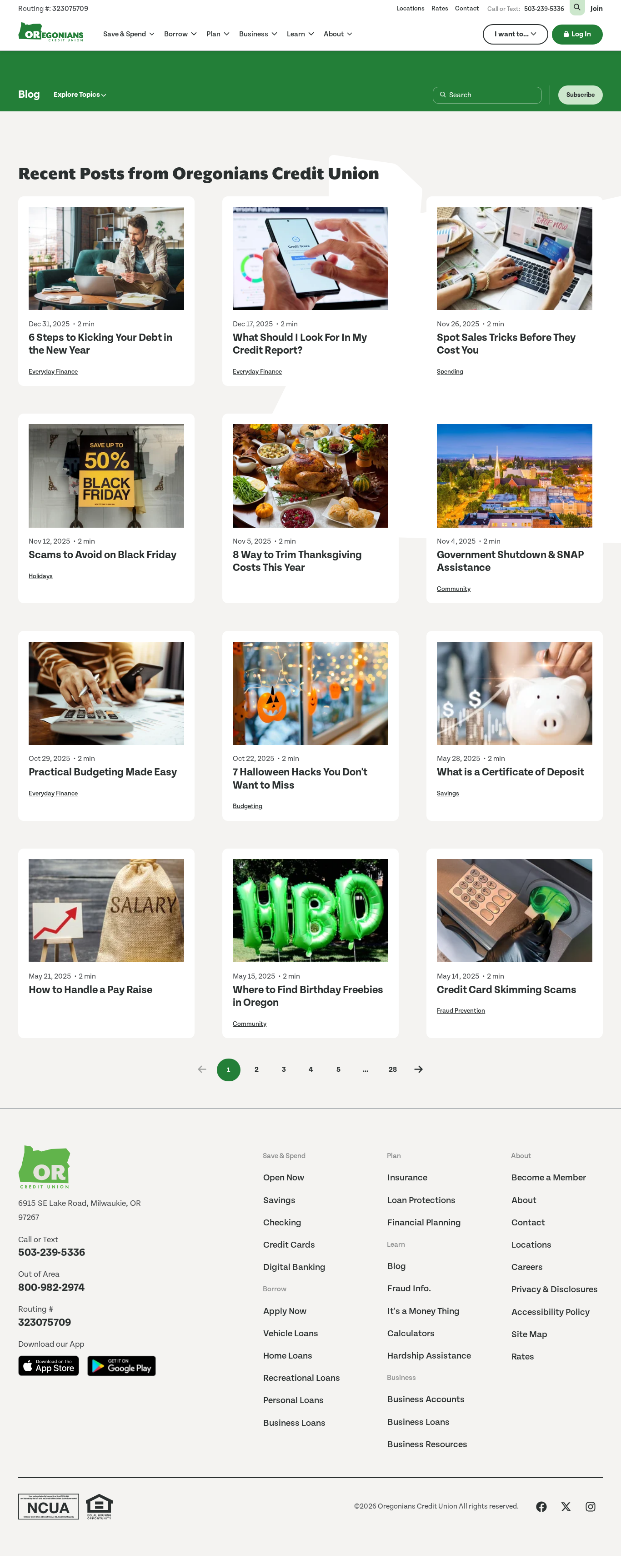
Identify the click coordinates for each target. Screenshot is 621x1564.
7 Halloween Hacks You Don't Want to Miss (300, 778)
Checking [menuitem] (282, 1223)
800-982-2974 (51, 1288)
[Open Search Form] (577, 7)
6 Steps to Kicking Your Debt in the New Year (100, 344)
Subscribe (580, 95)
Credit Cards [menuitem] (289, 1245)
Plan (214, 34)
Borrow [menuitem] (274, 1289)
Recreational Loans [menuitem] (301, 1378)
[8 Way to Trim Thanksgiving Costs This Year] (310, 476)
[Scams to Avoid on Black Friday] (106, 476)
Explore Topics (77, 94)
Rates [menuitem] (439, 8)
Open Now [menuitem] (283, 1178)
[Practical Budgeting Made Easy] (106, 693)
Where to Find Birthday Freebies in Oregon (308, 996)
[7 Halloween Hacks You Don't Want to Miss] (310, 693)
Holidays (41, 576)
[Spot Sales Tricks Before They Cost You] (514, 258)
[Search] (436, 95)
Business (254, 34)
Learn (296, 34)
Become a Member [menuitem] (548, 1178)
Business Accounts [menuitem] (426, 1399)
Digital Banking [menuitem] (294, 1267)
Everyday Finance (53, 371)
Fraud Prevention (461, 1010)
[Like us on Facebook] (541, 1506)
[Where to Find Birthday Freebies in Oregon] (310, 911)
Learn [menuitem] (396, 1244)
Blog (29, 95)
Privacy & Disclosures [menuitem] (554, 1289)
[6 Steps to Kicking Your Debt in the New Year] (106, 258)
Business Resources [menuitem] (427, 1444)
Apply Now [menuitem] (284, 1311)
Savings (448, 793)
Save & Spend (125, 34)
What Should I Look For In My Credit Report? (300, 344)
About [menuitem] (521, 1156)
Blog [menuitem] (396, 1266)
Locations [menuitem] (410, 8)
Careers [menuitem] (527, 1267)
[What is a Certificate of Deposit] (514, 693)
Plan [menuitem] (394, 1156)
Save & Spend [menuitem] (284, 1156)
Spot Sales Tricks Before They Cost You (506, 344)
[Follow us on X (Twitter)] (566, 1506)
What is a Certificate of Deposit (510, 772)
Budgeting (247, 806)
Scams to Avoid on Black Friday (102, 555)
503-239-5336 (544, 9)
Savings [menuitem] (279, 1200)
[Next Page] (419, 1070)
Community (454, 589)
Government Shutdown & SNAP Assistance (510, 561)
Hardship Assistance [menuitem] (429, 1356)
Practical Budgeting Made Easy (103, 772)
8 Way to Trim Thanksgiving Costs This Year (297, 561)
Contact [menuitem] (467, 8)
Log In (581, 34)
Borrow (176, 34)
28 (393, 1069)
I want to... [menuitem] (512, 34)
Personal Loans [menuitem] (293, 1400)
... (365, 1069)
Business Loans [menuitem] (294, 1423)
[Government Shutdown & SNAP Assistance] (514, 476)
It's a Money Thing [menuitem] (423, 1311)
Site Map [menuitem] (529, 1334)
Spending (450, 371)
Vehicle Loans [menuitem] (290, 1334)
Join (597, 9)
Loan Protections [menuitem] (421, 1200)
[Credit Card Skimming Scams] (514, 911)
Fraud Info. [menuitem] (409, 1289)
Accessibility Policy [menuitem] (550, 1312)
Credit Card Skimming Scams (506, 990)
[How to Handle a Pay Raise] (106, 911)
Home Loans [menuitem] (287, 1356)
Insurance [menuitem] (407, 1178)
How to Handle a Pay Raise (90, 990)
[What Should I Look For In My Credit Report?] (310, 258)
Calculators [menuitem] (411, 1334)
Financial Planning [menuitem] (424, 1223)
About (334, 34)
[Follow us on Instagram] (590, 1506)
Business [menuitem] (401, 1378)
